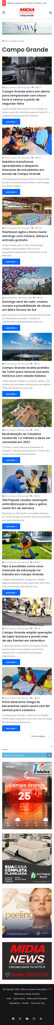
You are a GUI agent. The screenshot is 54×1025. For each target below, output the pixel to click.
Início (6, 41)
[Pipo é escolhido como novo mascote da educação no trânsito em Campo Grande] (27, 545)
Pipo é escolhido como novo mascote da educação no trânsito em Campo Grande (22, 570)
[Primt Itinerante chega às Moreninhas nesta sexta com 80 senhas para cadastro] (27, 681)
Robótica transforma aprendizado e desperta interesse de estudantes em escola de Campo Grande (23, 168)
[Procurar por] (50, 13)
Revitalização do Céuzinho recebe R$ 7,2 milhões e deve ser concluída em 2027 (26, 438)
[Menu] (3, 13)
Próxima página (38, 736)
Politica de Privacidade (37, 998)
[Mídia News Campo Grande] (27, 12)
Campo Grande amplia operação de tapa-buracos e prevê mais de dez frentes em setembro (27, 636)
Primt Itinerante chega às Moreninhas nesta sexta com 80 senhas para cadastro (26, 706)
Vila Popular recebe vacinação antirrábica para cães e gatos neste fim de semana (24, 504)
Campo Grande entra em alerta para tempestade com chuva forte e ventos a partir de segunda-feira (26, 97)
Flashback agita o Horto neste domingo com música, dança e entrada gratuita (25, 236)
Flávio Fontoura (10, 87)
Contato (25, 1003)
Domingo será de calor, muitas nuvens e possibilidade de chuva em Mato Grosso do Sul (26, 306)
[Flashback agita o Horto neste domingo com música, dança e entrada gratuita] (27, 211)
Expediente (15, 1003)
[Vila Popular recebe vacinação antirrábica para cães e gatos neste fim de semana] (27, 479)
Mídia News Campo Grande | (27, 994)
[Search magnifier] (49, 755)
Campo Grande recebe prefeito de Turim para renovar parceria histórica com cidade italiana (25, 372)
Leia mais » (11, 121)
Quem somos (19, 998)
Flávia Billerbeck (11, 298)
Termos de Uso (38, 1003)
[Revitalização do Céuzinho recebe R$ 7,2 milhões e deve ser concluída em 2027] (27, 413)
